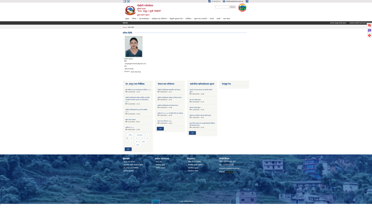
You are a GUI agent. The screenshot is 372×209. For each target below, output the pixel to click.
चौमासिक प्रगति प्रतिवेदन (195, 165)
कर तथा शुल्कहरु (129, 171)
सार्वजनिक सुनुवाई (193, 168)
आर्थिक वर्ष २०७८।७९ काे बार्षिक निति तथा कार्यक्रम (170, 113)
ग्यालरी (212, 19)
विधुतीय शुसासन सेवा (176, 19)
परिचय (134, 19)
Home (124, 27)
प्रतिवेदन (188, 19)
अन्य (128, 149)
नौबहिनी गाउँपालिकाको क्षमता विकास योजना (168, 105)
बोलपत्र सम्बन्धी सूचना (195, 107)
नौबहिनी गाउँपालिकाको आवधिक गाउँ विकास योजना (169, 97)
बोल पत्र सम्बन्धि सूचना (195, 99)
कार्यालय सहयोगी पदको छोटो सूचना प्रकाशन (352, 23)
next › (144, 141)
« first (130, 135)
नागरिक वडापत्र (160, 168)
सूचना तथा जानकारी (200, 19)
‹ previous (139, 135)
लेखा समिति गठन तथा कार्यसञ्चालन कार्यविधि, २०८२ (138, 89)
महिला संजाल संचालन (130, 119)
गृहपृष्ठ (127, 19)
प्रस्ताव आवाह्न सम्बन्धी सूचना (328, 23)
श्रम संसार (226, 19)
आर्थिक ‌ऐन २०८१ (129, 127)
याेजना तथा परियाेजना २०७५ (164, 121)
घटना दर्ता (159, 162)
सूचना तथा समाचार (129, 162)
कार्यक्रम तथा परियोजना (159, 19)
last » (138, 145)
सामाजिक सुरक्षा (160, 165)
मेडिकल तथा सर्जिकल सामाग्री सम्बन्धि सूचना (200, 115)
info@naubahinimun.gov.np (230, 168)
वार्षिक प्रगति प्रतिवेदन (195, 162)
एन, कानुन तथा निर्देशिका (131, 168)
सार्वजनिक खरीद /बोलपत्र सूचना (133, 165)
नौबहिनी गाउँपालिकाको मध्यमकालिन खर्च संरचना (169, 89)
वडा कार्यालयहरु (144, 19)
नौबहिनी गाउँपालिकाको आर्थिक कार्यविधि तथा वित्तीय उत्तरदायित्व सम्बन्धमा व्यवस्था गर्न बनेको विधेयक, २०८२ (137, 100)
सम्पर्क (218, 19)
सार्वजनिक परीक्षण (193, 171)
